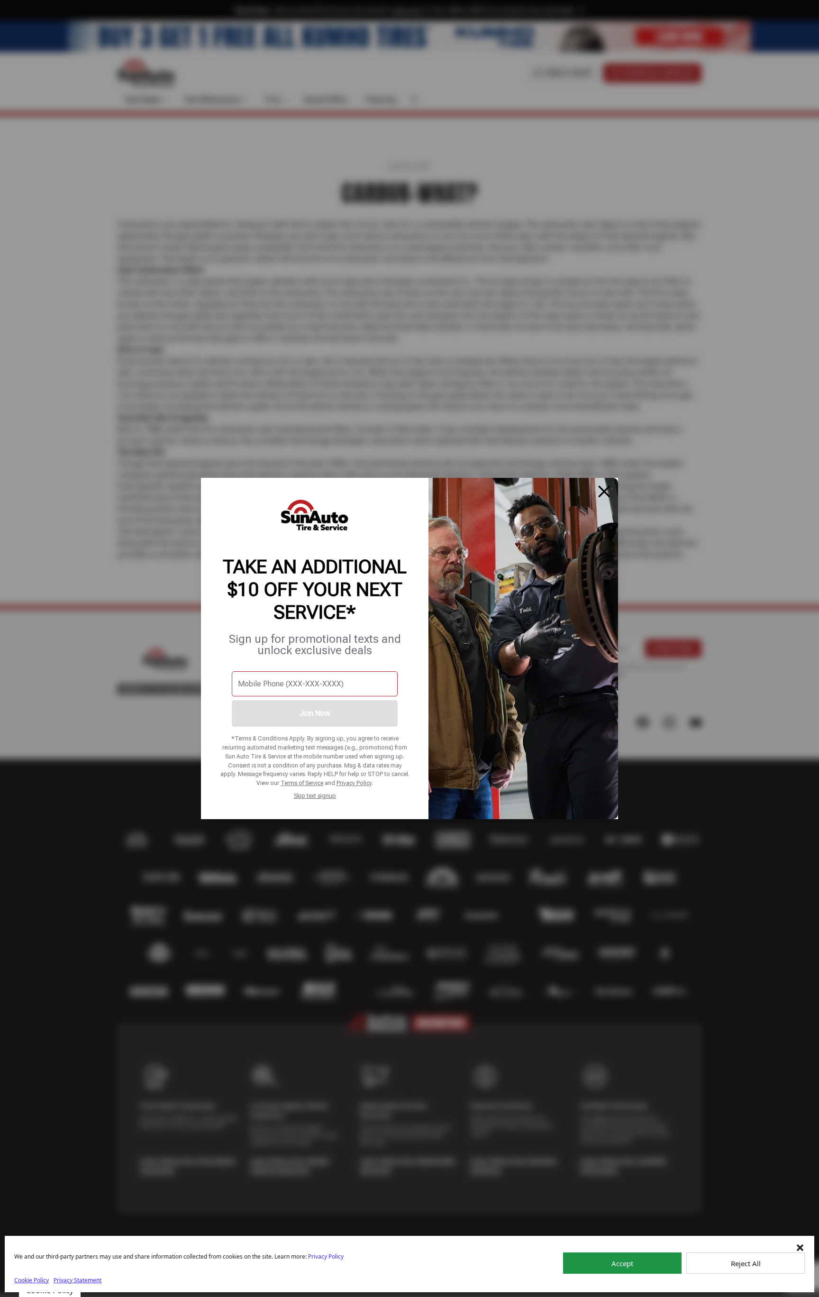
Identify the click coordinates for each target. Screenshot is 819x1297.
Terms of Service (302, 782)
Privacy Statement (77, 1280)
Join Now (314, 713)
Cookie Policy (31, 1280)
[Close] (604, 491)
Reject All (746, 1263)
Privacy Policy (354, 782)
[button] (800, 1247)
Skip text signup (315, 795)
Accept (622, 1263)
